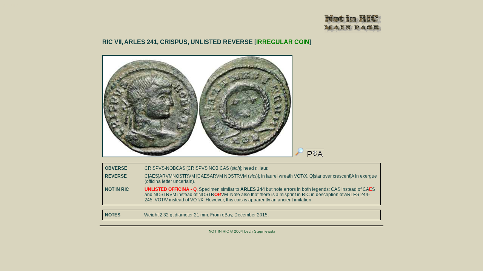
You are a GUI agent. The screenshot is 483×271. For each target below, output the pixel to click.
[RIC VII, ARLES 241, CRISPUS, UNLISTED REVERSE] (299, 155)
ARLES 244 (252, 189)
